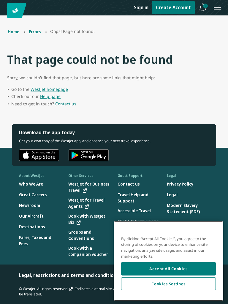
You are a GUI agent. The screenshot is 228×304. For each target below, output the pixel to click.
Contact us (65, 104)
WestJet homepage (49, 89)
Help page (50, 96)
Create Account (173, 7)
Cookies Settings (168, 283)
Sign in (141, 7)
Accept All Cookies (168, 268)
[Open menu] (217, 7)
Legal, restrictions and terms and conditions (69, 275)
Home (13, 31)
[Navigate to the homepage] (17, 10)
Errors (35, 31)
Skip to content (5, 11)
